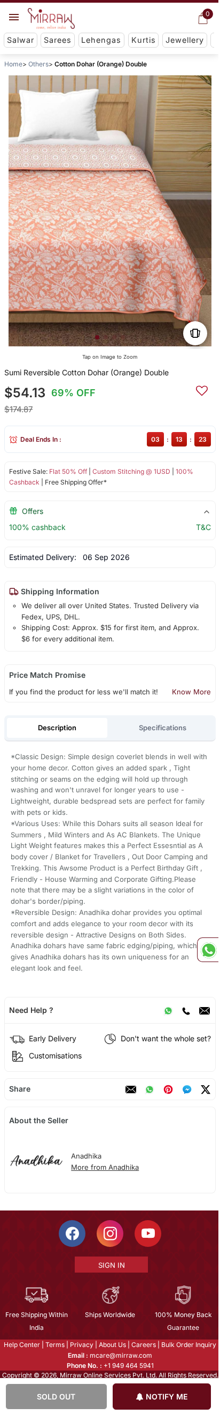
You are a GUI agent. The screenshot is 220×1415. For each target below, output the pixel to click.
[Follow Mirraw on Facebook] (71, 1233)
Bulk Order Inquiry (188, 1345)
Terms (54, 1345)
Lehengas (101, 39)
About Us (111, 1345)
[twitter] (205, 1089)
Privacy (81, 1345)
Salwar (20, 39)
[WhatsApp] (168, 1010)
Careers (143, 1345)
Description (57, 727)
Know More (191, 691)
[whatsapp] (149, 1089)
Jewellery (185, 39)
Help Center (21, 1345)
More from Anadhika (105, 1167)
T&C (203, 527)
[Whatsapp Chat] (207, 949)
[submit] (202, 389)
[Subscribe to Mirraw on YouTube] (147, 1233)
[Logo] (51, 18)
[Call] (186, 1010)
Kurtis (143, 39)
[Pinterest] (168, 1089)
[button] (97, 337)
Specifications (162, 727)
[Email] (204, 1010)
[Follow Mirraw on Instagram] (109, 1233)
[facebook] (187, 1089)
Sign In (110, 1265)
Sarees (58, 39)
